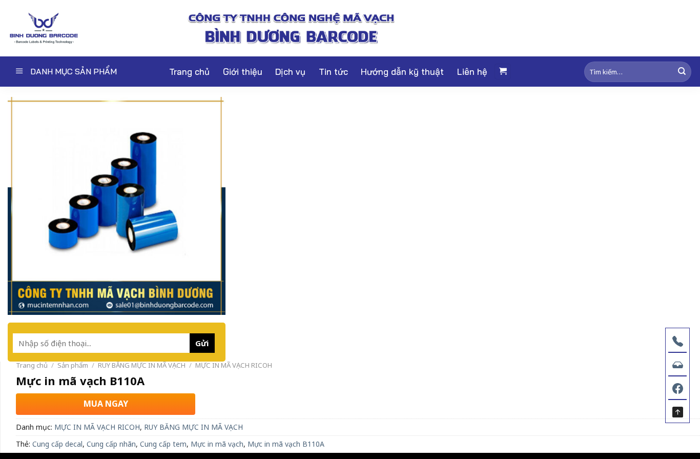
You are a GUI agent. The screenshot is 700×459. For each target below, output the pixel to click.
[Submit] (681, 71)
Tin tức (333, 71)
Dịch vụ (290, 71)
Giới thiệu (242, 71)
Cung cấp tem (163, 444)
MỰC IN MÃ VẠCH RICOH (233, 365)
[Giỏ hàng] (503, 71)
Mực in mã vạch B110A (286, 444)
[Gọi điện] (677, 340)
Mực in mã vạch (217, 444)
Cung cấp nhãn (111, 444)
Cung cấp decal (57, 444)
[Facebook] (677, 387)
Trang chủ (189, 71)
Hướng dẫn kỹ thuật (402, 71)
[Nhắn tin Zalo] (677, 363)
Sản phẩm (72, 365)
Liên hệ (472, 71)
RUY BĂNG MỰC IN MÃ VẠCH (142, 365)
